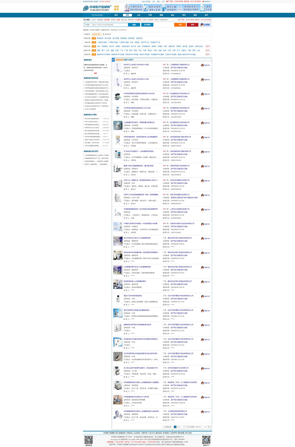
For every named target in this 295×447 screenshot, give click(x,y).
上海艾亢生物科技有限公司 (180, 209)
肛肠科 (160, 46)
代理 (150, 15)
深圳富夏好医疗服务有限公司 (180, 137)
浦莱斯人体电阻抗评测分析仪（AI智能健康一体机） (101, 100)
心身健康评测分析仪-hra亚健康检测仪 (137, 267)
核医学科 (172, 46)
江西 (174, 50)
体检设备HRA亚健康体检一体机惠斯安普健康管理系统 (143, 252)
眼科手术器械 (144, 54)
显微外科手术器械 (117, 54)
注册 (180, 25)
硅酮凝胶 (100, 20)
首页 (116, 15)
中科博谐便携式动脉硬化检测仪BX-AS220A (98, 88)
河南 (144, 50)
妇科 (139, 46)
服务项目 (159, 433)
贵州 (130, 50)
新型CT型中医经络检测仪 (133, 296)
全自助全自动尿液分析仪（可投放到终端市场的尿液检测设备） (104, 106)
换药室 (185, 46)
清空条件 (108, 34)
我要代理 (207, 65)
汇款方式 (151, 433)
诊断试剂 (139, 38)
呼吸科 (178, 46)
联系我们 (166, 433)
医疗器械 (116, 38)
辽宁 (178, 50)
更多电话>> (207, 1)
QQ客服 (206, 25)
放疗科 (111, 46)
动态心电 (124, 20)
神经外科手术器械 (131, 54)
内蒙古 (183, 50)
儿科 (98, 46)
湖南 (160, 50)
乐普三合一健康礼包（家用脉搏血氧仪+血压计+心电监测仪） (145, 180)
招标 (195, 15)
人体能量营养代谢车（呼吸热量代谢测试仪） (98, 82)
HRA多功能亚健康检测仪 (92, 136)
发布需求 (147, 25)
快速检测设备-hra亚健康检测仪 (135, 281)
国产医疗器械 (176, 68)
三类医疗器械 (124, 42)
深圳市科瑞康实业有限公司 (180, 180)
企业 (138, 15)
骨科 (165, 46)
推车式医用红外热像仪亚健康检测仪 (136, 310)
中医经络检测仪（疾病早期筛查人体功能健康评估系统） (102, 91)
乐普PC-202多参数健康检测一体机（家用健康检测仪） (143, 194)
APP (163, 1)
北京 (107, 50)
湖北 (155, 50)
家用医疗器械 (176, 197)
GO (209, 427)
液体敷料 (150, 20)
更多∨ (208, 46)
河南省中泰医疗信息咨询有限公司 (182, 223)
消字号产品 (145, 42)
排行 (206, 15)
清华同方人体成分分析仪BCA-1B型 (136, 65)
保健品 (137, 42)
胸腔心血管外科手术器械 (187, 54)
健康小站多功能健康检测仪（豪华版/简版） (139, 166)
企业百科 (137, 433)
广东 (121, 50)
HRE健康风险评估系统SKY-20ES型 (96, 103)
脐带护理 (131, 20)
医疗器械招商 (120, 433)
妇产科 (133, 46)
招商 (127, 15)
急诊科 (191, 46)
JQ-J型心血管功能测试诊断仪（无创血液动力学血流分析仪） (145, 368)
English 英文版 (146, 1)
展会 (172, 15)
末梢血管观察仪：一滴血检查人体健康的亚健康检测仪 (101, 161)
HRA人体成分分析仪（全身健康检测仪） (97, 121)
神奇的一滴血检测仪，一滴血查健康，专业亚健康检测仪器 (103, 164)
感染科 (154, 46)
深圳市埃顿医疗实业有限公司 (178, 368)
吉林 (164, 50)
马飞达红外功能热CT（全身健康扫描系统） (98, 97)
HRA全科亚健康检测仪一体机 (94, 118)
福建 (112, 50)
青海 (194, 50)
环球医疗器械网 (95, 30)
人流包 (144, 20)
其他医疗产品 (155, 42)
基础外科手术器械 (103, 54)
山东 (198, 50)
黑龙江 (150, 50)
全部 (94, 38)
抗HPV (94, 20)
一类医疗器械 (102, 42)
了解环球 (144, 433)
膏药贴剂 (131, 38)
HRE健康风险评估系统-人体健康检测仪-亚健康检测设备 (144, 382)
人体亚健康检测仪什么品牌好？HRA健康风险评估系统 (101, 155)
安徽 (98, 50)
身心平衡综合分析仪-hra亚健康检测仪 (137, 238)
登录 (103, 1)
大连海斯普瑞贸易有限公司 (177, 411)
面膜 (118, 20)
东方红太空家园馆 (90, 109)
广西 (126, 50)
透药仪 (157, 20)
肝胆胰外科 (146, 46)
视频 (161, 15)
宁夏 (189, 50)
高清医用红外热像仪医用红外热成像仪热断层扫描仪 (142, 339)
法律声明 (173, 433)
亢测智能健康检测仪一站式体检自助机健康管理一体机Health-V (104, 94)
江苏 (169, 50)
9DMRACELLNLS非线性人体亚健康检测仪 (98, 127)
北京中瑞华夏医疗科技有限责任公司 (180, 296)
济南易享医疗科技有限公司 (180, 166)
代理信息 (129, 433)
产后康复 (138, 20)
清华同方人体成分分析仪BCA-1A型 (136, 79)
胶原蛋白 (107, 20)
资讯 (184, 15)
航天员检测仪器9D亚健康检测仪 (95, 130)
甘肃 (117, 50)
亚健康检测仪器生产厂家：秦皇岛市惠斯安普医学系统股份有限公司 (105, 158)
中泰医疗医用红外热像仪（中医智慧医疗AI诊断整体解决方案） (146, 223)
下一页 (187, 427)
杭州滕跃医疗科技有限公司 (180, 93)
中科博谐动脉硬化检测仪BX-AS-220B (96, 85)
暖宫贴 (113, 20)
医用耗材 (100, 38)
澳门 (103, 50)
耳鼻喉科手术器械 (157, 54)
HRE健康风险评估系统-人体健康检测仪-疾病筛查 (141, 411)
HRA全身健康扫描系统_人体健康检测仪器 (98, 145)
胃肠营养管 (164, 20)
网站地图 (181, 433)
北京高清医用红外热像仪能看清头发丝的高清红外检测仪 (144, 353)
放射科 (118, 46)
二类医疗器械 (113, 42)
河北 (140, 50)
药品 (131, 42)
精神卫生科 (199, 46)
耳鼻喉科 (105, 46)
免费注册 (107, 1)
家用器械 (123, 38)
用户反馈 (188, 433)
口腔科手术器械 (170, 54)
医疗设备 (108, 38)
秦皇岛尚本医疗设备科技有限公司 (180, 238)
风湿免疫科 (126, 46)
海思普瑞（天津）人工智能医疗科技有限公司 (184, 382)
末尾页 (192, 427)
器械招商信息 (105, 30)
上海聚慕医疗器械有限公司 (180, 65)
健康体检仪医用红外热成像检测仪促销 (137, 324)
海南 (135, 50)
